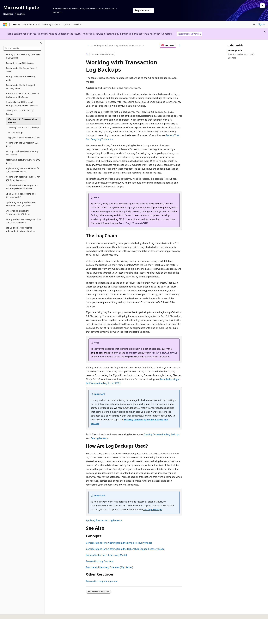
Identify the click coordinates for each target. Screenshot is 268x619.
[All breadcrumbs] (88, 45)
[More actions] (179, 45)
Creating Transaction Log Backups (161, 434)
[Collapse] (41, 43)
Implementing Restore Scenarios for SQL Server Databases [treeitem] (23, 170)
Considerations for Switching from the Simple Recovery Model (119, 542)
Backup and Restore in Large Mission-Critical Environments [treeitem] (23, 221)
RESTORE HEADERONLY (164, 352)
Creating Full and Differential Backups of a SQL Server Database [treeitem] (22, 104)
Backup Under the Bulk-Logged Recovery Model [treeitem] (20, 87)
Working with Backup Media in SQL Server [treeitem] (22, 144)
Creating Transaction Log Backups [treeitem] (24, 127)
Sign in (261, 24)
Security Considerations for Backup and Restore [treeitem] (22, 153)
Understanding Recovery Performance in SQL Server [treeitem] (18, 212)
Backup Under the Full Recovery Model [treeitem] (20, 78)
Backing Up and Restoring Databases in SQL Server (117, 45)
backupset (131, 352)
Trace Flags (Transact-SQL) (133, 223)
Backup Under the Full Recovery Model (106, 555)
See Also (232, 57)
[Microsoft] (5, 24)
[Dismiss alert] (262, 5)
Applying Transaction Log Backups (104, 520)
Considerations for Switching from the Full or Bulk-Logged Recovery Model (125, 548)
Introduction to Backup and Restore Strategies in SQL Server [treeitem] (22, 95)
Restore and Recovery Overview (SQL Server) (109, 567)
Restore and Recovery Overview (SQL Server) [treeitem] (23, 161)
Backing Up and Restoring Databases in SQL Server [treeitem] (23, 56)
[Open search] (254, 24)
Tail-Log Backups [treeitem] (15, 132)
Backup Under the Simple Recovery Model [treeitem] (22, 70)
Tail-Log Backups (99, 438)
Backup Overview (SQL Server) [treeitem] (20, 63)
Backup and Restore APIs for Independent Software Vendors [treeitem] (20, 229)
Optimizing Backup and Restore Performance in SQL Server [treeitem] (20, 204)
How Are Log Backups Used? (241, 54)
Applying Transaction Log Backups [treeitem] (24, 137)
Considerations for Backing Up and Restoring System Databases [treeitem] (22, 187)
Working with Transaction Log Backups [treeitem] (22, 121)
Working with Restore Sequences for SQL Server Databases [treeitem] (23, 178)
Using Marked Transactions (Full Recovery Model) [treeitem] (21, 195)
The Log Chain (235, 50)
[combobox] (22, 48)
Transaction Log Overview (99, 561)
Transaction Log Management (102, 581)
